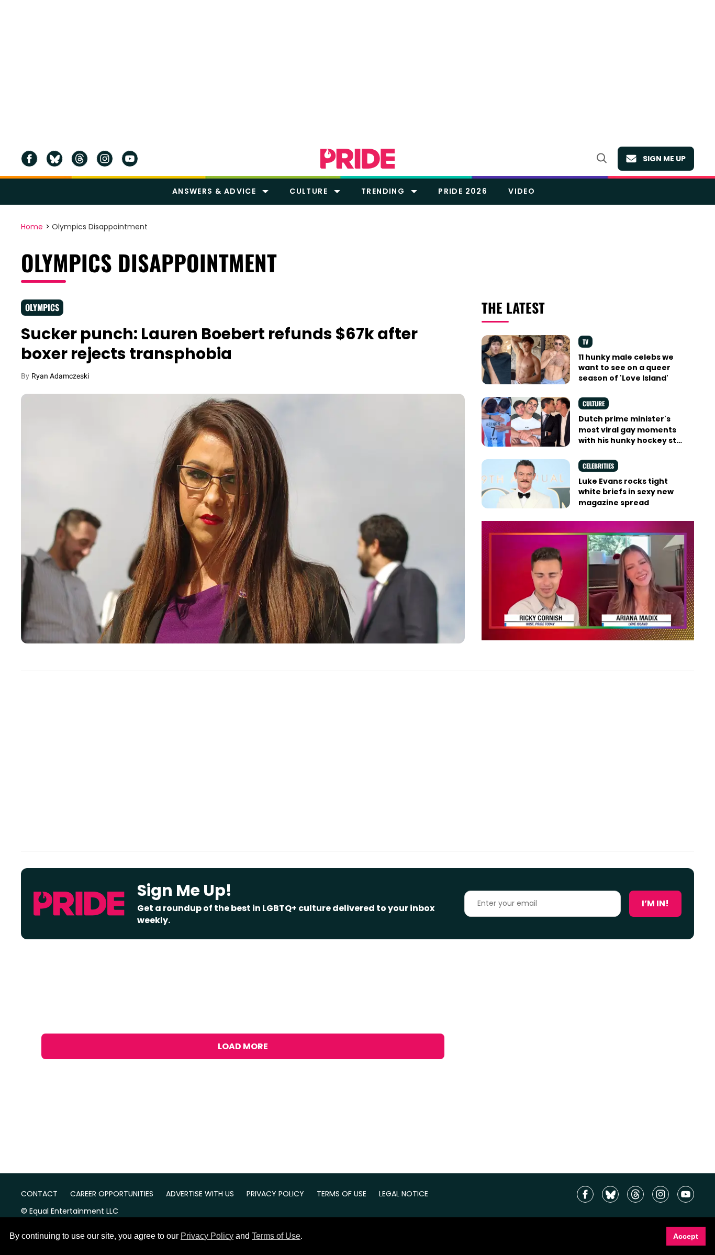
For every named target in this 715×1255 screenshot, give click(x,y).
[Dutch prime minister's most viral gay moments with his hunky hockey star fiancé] (525, 421)
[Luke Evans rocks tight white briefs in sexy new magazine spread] (525, 483)
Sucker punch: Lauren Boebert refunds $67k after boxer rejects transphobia (219, 344)
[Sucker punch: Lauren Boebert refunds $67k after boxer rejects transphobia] (243, 518)
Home (32, 227)
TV (585, 341)
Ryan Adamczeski (60, 376)
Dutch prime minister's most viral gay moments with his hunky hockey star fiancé (631, 435)
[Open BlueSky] (54, 158)
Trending (383, 191)
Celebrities (598, 465)
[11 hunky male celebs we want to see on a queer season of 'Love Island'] (525, 359)
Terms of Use (276, 1235)
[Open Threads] (79, 158)
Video (521, 191)
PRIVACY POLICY (275, 1194)
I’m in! (655, 903)
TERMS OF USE (341, 1194)
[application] (588, 580)
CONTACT (39, 1194)
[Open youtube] (129, 158)
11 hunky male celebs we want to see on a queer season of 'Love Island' (626, 368)
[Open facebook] (29, 158)
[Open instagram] (104, 158)
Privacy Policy (207, 1235)
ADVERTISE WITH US (200, 1194)
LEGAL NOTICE (403, 1194)
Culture (308, 191)
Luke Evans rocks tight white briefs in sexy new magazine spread (626, 492)
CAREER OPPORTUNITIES (111, 1194)
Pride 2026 (462, 191)
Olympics (42, 307)
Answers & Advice (214, 191)
